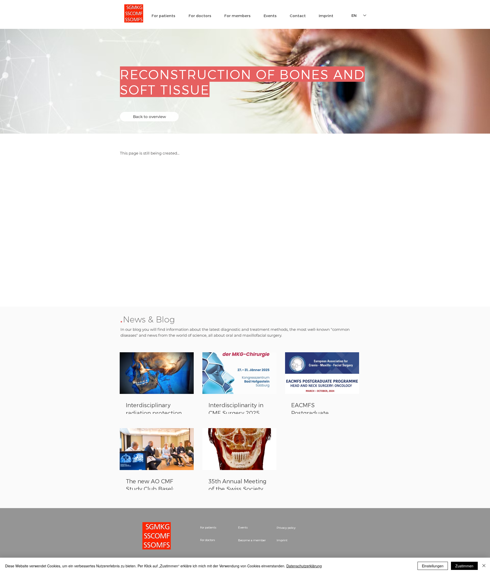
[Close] (484, 566)
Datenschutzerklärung (304, 565)
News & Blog (149, 319)
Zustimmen (464, 565)
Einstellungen (433, 565)
